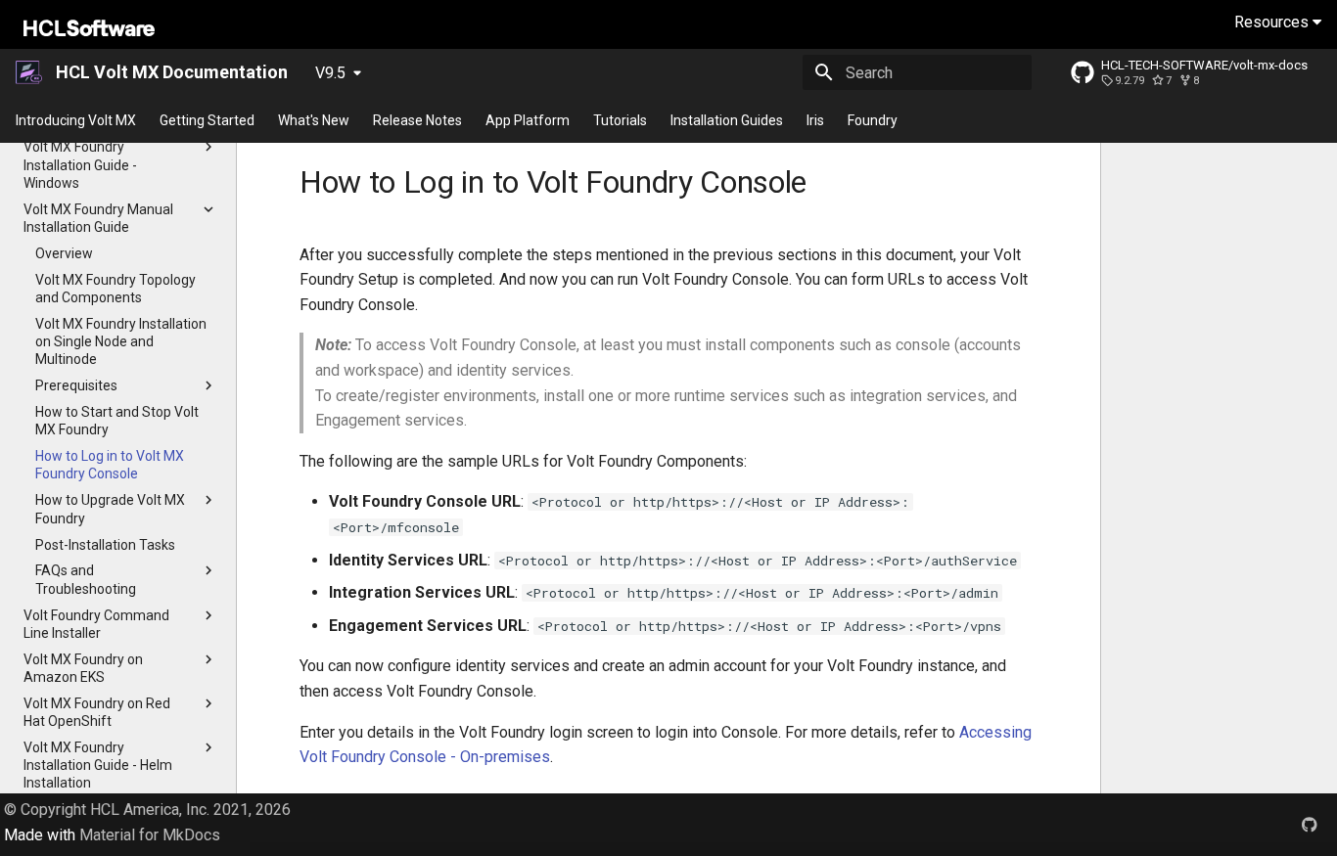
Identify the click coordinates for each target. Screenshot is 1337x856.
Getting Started (207, 120)
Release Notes (417, 120)
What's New (313, 120)
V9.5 (330, 73)
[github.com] (1309, 824)
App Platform (527, 120)
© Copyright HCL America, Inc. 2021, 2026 (147, 809)
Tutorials (620, 120)
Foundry (873, 120)
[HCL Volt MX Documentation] (30, 72)
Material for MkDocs (149, 835)
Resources (1273, 22)
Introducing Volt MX (76, 120)
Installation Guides (726, 120)
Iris (815, 120)
